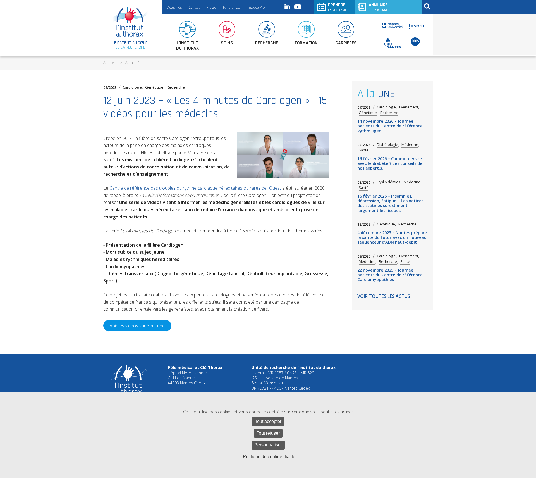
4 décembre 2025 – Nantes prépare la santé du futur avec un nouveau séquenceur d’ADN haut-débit (392, 237)
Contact (194, 7)
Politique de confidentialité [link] (269, 456)
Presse (211, 7)
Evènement (408, 107)
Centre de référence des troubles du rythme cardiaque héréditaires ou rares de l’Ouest (195, 188)
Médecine (409, 144)
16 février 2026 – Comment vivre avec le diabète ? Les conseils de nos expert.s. (389, 163)
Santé (363, 150)
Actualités (175, 7)
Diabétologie (387, 144)
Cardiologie (132, 87)
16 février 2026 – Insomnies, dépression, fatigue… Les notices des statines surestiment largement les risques (390, 203)
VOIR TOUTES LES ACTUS (383, 296)
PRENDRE (338, 7)
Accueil (109, 62)
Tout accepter (268, 421)
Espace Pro (256, 7)
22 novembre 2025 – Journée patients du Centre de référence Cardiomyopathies (390, 274)
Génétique (154, 87)
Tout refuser (268, 433)
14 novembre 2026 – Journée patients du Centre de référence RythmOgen (390, 126)
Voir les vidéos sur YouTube (137, 326)
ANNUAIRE (380, 7)
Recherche (176, 87)
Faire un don (232, 7)
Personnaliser (268, 445)
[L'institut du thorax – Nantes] (130, 22)
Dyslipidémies (388, 182)
